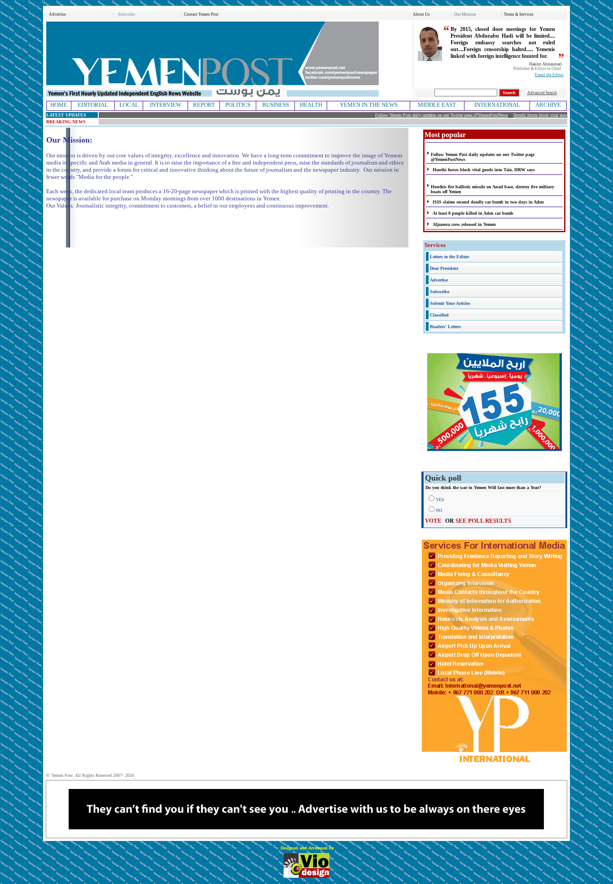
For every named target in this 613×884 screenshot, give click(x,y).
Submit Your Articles (450, 303)
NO (439, 510)
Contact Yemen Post (201, 14)
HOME (58, 104)
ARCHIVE (548, 104)
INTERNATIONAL (497, 104)
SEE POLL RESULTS (483, 520)
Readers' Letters (445, 326)
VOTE (433, 520)
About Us (421, 14)
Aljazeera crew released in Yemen (464, 224)
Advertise (57, 14)
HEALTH (311, 104)
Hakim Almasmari (545, 63)
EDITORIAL (93, 104)
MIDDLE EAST (437, 104)
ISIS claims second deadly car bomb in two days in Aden (488, 201)
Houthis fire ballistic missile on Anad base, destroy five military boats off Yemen (492, 189)
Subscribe (126, 14)
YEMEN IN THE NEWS (369, 104)
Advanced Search (542, 93)
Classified (439, 314)
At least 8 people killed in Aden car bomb (473, 213)
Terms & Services (519, 14)
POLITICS (237, 104)
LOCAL (129, 104)
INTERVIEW (165, 104)
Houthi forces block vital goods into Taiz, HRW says (552, 115)
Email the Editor (549, 75)
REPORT (204, 104)
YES (440, 499)
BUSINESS (275, 104)
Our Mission (465, 14)
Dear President (444, 268)
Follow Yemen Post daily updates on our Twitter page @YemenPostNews (432, 115)
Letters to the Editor (449, 256)
